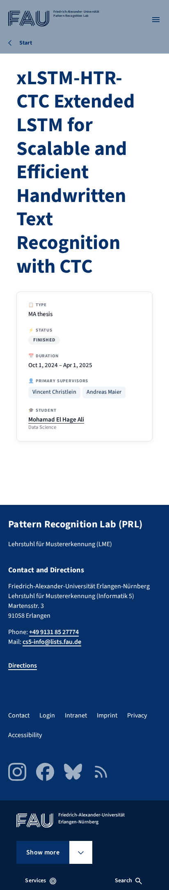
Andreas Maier (104, 392)
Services (35, 881)
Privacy (137, 715)
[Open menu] (156, 20)
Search (123, 881)
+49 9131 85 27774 (54, 632)
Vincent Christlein (54, 392)
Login (47, 715)
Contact (19, 715)
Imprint (107, 715)
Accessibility (25, 735)
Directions (22, 665)
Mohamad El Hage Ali (56, 419)
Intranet (76, 715)
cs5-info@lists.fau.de (52, 641)
